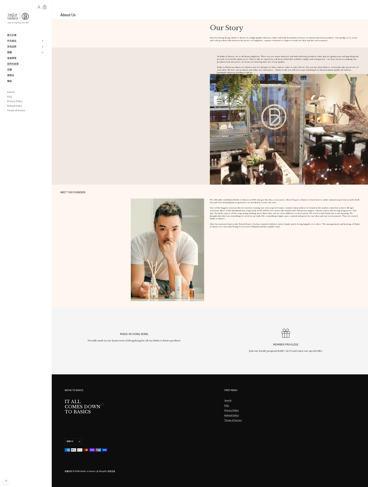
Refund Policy (231, 415)
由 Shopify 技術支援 (105, 471)
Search (227, 400)
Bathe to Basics (87, 471)
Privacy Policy (231, 410)
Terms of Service (233, 420)
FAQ (226, 405)
